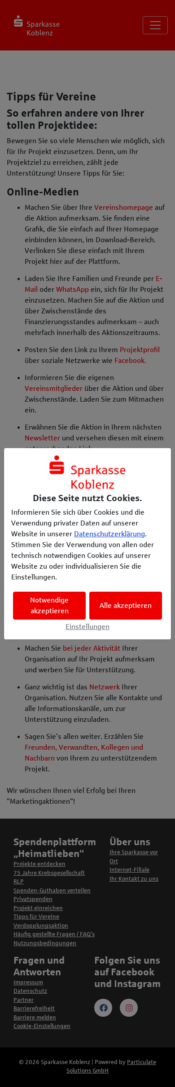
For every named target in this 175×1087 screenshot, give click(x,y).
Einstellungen (87, 626)
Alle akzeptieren (126, 605)
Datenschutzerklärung (109, 534)
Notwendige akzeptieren (49, 605)
